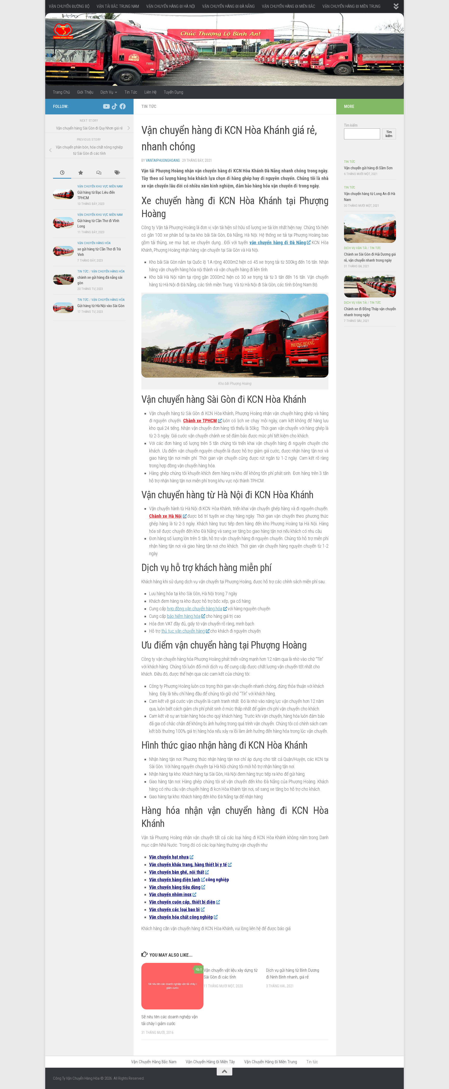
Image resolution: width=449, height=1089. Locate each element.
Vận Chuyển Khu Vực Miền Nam (100, 186)
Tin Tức (130, 92)
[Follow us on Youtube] (106, 106)
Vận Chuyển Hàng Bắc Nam (153, 1061)
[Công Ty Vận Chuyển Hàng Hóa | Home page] (63, 31)
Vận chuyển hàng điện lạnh (174, 879)
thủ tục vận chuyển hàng (183, 631)
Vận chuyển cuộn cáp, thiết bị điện (182, 902)
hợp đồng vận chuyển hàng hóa (194, 608)
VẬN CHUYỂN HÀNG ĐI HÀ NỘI (170, 6)
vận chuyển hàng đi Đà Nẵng (277, 242)
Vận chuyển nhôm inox (170, 894)
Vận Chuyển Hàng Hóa (93, 243)
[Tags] (117, 173)
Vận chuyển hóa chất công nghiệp (181, 917)
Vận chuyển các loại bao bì (174, 909)
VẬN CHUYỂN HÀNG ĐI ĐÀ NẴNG (228, 6)
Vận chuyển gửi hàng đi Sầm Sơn (368, 168)
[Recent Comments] (98, 173)
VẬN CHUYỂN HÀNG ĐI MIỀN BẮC (288, 6)
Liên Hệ (150, 92)
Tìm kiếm (351, 125)
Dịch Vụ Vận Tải (355, 248)
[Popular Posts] (80, 173)
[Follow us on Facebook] (123, 106)
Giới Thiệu (85, 92)
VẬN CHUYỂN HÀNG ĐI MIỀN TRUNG (351, 6)
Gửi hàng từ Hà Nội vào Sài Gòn (100, 305)
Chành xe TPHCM (200, 420)
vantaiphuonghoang (163, 160)
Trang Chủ (61, 92)
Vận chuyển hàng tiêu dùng (174, 887)
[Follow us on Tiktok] (114, 106)
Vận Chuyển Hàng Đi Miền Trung (270, 1061)
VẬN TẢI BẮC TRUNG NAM (118, 6)
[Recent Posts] (62, 173)
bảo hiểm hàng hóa (183, 616)
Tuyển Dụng (173, 92)
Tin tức (148, 106)
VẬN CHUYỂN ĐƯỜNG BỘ (69, 6)
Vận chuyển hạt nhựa (169, 857)
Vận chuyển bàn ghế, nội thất (176, 872)
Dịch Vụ (107, 92)
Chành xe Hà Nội (165, 516)
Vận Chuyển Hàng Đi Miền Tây (210, 1061)
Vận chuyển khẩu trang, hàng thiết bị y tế (188, 864)
